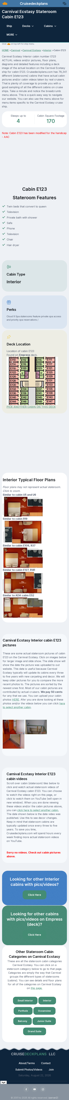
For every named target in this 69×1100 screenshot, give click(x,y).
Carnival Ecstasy (31, 50)
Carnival (15, 50)
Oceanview (44, 1010)
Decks (26, 26)
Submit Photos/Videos (28, 1069)
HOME (5, 50)
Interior (47, 50)
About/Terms (27, 1063)
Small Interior (25, 1000)
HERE (15, 699)
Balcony (22, 1021)
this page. (36, 988)
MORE (10, 34)
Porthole (23, 1010)
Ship (9, 26)
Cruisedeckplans (33, 3)
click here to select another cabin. (38, 810)
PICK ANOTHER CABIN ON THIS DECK (31, 406)
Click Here (34, 894)
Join (51, 1069)
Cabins (48, 26)
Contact (46, 1063)
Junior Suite (44, 1021)
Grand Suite (34, 1031)
